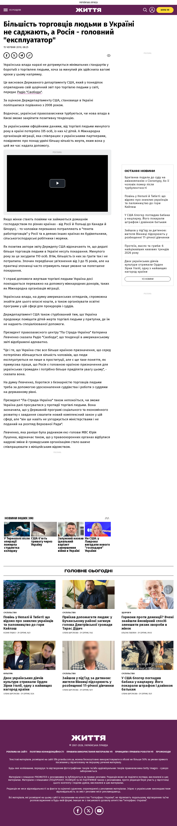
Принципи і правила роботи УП (134, 751)
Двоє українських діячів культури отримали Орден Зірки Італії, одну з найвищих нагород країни (146, 266)
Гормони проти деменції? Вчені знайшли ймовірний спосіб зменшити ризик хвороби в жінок (148, 622)
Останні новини (140, 171)
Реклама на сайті (16, 751)
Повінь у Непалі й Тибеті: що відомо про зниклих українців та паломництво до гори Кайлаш (146, 201)
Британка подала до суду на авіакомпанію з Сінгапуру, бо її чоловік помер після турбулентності (147, 183)
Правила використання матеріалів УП (90, 751)
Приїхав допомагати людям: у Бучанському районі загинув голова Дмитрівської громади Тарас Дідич (87, 622)
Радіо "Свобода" (29, 92)
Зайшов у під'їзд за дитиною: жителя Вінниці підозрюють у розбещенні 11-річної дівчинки (147, 234)
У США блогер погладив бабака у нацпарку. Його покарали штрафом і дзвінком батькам (147, 218)
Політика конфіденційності (47, 751)
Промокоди (163, 751)
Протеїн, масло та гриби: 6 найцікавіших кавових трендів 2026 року (147, 249)
